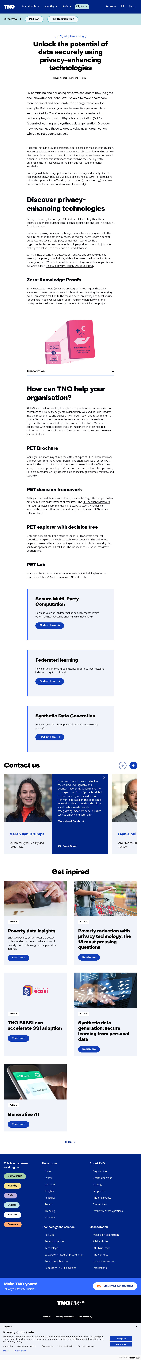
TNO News (51, 1217)
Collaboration (99, 1227)
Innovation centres (103, 1261)
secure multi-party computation (61, 240)
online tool (102, 539)
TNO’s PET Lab (78, 577)
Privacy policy (20, 1351)
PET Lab (34, 19)
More (109, 7)
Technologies (52, 1248)
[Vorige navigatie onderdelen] (8, 19)
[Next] (133, 765)
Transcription (36, 371)
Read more (18, 959)
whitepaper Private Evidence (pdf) (85, 303)
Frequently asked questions (108, 1211)
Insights (49, 1191)
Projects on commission (106, 1234)
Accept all (121, 1338)
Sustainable (29, 7)
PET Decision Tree (62, 19)
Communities (100, 1204)
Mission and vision (102, 1177)
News (48, 1171)
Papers (49, 1204)
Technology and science (58, 1227)
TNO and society (102, 1197)
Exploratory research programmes (64, 1254)
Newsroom (49, 1163)
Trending (50, 1211)
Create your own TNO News (118, 1286)
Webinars (50, 1184)
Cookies (47, 1317)
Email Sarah (70, 846)
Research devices (54, 1241)
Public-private (100, 1241)
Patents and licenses (56, 1261)
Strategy (97, 1184)
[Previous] (123, 765)
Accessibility (85, 1317)
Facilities (49, 1234)
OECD (95, 180)
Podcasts (50, 1197)
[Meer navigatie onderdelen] (133, 19)
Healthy (49, 7)
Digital (80, 7)
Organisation (100, 1171)
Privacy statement (65, 1317)
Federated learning (37, 233)
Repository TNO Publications (60, 1267)
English (7, 1326)
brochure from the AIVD (45, 460)
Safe (65, 7)
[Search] (123, 6)
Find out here (48, 625)
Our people (99, 1191)
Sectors (12, 1215)
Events (48, 1177)
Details (6, 1351)
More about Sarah (69, 821)
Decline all (121, 1344)
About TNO (97, 1163)
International (100, 1267)
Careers (13, 1224)
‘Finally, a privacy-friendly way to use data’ (69, 265)
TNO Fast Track (101, 1248)
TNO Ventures (100, 1254)
